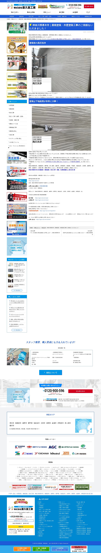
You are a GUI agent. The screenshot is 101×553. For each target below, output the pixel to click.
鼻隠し (20, 479)
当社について (51, 372)
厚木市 (12, 423)
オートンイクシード (64, 515)
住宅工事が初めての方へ (65, 504)
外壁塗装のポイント (64, 524)
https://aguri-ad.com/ (34, 180)
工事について (62, 502)
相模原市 (18, 423)
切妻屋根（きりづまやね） (42, 478)
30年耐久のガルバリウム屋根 (66, 532)
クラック (21, 467)
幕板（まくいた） (69, 474)
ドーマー (84, 478)
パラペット (47, 479)
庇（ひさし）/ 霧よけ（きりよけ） (36, 474)
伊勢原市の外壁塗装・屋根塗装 (84, 530)
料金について (41, 528)
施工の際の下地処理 (64, 513)
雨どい (41, 476)
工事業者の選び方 (64, 526)
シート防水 (78, 469)
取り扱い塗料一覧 (81, 502)
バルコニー (46, 469)
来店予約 (79, 519)
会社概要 (80, 507)
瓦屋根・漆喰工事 (62, 16)
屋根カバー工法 (76, 16)
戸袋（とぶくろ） (50, 474)
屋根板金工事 (88, 16)
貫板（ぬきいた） (81, 476)
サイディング (56, 467)
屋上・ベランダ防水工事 (44, 509)
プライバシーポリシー (83, 524)
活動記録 (40, 535)
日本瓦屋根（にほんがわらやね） (67, 471)
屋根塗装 (21, 16)
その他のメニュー (81, 526)
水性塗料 (23, 469)
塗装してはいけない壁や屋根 (66, 530)
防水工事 (31, 16)
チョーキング (28, 467)
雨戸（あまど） (59, 474)
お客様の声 (40, 534)
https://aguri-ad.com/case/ (41, 198)
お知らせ (80, 517)
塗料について (81, 504)
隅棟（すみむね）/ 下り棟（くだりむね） (70, 478)
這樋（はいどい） (80, 474)
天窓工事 (11, 135)
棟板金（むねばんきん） (50, 476)
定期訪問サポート (64, 520)
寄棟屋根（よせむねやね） (28, 478)
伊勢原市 (61, 423)
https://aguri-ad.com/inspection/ (48, 210)
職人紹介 (80, 509)
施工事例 (40, 532)
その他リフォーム (14, 142)
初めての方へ (15, 12)
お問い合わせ (80, 520)
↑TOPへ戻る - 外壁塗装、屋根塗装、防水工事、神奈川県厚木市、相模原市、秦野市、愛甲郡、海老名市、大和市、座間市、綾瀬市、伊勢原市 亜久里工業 (50, 493)
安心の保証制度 (63, 519)
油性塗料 (82, 467)
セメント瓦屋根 (54, 471)
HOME (39, 502)
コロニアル (79, 479)
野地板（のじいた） (78, 472)
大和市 (43, 423)
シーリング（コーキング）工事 (35, 469)
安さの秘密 (41, 530)
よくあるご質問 (81, 522)
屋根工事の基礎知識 (64, 537)
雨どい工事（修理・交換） (45, 16)
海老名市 (37, 423)
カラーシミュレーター (65, 511)
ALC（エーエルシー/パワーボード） (69, 467)
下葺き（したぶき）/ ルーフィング (63, 472)
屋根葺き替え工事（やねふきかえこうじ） (38, 472)
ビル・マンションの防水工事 (45, 526)
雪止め (51, 472)
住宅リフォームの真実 (64, 522)
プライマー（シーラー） (45, 467)
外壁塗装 (11, 16)
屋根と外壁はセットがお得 (65, 535)
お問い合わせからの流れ (65, 509)
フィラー (35, 467)
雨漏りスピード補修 (64, 505)
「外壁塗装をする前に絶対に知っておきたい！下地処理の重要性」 (63, 162)
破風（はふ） (72, 476)
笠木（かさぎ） (22, 474)
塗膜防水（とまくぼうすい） (26, 471)
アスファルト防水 (61, 469)
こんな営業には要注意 (65, 528)
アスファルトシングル (63, 479)
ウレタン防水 (71, 469)
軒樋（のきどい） (28, 479)
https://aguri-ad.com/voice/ (42, 200)
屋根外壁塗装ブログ (82, 515)
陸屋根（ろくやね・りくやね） (42, 471)
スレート (73, 479)
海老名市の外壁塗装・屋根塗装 (84, 532)
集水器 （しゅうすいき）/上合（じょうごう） (27, 476)
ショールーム (81, 511)
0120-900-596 (75, 5)
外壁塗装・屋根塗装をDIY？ (66, 534)
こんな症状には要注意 (65, 517)
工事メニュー (41, 504)
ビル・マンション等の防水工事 (16, 146)
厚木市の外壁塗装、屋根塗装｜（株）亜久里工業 (45, 543)
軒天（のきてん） (63, 476)
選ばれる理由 (31, 12)
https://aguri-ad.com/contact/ (43, 219)
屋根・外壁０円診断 (64, 507)
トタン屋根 (80, 471)
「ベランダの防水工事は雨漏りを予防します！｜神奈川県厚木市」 (64, 39)
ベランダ (53, 469)
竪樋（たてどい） (39, 479)
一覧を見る (17, 290)
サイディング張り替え (15, 138)
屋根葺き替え (13, 131)
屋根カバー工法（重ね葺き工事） (46, 520)
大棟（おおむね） (54, 478)
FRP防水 (54, 479)
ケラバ (18, 478)
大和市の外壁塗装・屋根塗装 (83, 534)
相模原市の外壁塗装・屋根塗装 (84, 528)
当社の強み (80, 513)
